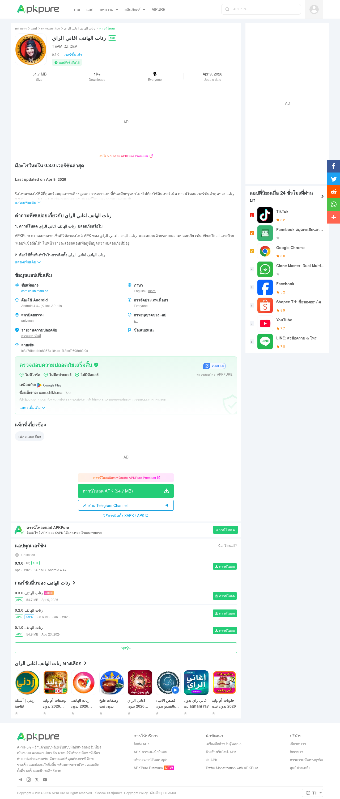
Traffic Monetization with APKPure (232, 767)
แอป (34, 28)
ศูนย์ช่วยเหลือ (300, 767)
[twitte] (36, 780)
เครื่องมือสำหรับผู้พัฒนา (223, 743)
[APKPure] (38, 9)
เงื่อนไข (155, 792)
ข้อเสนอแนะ (144, 330)
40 (136, 320)
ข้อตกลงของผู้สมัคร (108, 792)
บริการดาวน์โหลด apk (150, 759)
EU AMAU (170, 792)
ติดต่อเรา (296, 751)
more (152, 291)
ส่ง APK (212, 759)
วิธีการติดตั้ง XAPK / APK (123, 515)
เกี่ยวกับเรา (298, 743)
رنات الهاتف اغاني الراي (79, 28)
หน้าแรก (21, 28)
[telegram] (20, 780)
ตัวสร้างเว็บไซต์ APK (221, 751)
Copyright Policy (136, 792)
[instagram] (28, 780)
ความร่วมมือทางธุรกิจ (306, 759)
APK (112, 38)
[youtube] (45, 780)
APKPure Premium (148, 767)
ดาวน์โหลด (225, 529)
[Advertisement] (285, 102)
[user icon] (314, 9)
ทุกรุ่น (126, 647)
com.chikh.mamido (34, 290)
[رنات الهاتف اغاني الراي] (31, 49)
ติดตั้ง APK (142, 743)
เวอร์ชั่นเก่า (72, 54)
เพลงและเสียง (50, 28)
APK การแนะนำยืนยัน (150, 751)
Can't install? (227, 545)
